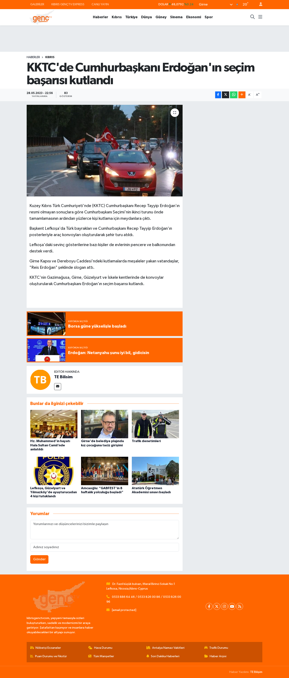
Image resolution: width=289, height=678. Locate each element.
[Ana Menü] (260, 17)
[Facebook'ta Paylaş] (218, 94)
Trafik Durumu (218, 647)
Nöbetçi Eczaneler (48, 647)
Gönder (39, 559)
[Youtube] (231, 606)
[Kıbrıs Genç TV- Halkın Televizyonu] (42, 17)
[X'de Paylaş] (225, 94)
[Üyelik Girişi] (259, 4)
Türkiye (131, 17)
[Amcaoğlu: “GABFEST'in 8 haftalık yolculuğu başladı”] (104, 471)
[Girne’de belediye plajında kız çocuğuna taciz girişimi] (104, 424)
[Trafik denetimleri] (155, 424)
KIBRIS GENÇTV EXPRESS (67, 4)
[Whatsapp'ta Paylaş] (233, 94)
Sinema (176, 17)
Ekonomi (193, 17)
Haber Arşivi (218, 656)
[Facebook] (209, 606)
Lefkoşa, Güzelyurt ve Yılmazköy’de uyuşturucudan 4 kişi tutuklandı (53, 492)
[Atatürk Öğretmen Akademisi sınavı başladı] (155, 471)
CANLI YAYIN (100, 4)
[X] (216, 606)
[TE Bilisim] (40, 379)
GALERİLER (37, 4)
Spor (209, 17)
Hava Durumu (103, 647)
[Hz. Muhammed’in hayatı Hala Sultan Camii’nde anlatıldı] (53, 424)
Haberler (100, 17)
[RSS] (239, 606)
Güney (161, 17)
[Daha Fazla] (241, 94)
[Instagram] (224, 606)
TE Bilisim (63, 377)
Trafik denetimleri (146, 441)
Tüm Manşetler (103, 656)
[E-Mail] (57, 386)
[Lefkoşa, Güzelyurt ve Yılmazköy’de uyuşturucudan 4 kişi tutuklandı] (53, 471)
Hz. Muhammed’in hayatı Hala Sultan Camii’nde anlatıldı (50, 445)
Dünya (146, 17)
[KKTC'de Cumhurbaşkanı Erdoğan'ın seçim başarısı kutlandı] (105, 150)
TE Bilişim (256, 672)
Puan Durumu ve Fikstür (51, 656)
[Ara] (253, 17)
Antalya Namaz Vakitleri (168, 647)
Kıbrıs (117, 17)
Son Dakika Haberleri (165, 656)
